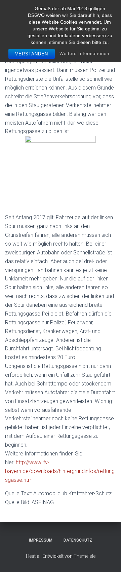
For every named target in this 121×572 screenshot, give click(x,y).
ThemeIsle (84, 556)
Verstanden (31, 53)
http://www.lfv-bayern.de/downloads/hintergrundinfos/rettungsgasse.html (60, 471)
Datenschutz (78, 540)
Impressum (40, 540)
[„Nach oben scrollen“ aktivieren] (107, 558)
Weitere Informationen (84, 53)
